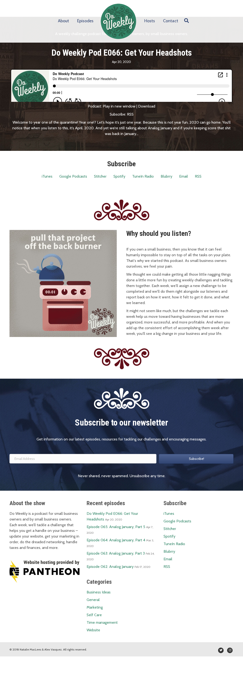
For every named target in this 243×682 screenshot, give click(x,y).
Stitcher (100, 176)
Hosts (149, 20)
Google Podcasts (73, 176)
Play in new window (119, 106)
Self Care (94, 615)
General (93, 599)
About (63, 20)
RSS (130, 114)
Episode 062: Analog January (110, 566)
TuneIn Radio (143, 176)
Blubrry (166, 176)
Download (146, 106)
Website (93, 630)
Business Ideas (99, 592)
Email (183, 176)
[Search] (185, 20)
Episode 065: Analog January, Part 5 (116, 527)
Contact (170, 20)
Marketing (95, 607)
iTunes (47, 176)
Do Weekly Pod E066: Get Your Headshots (121, 53)
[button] (196, 458)
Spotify (119, 176)
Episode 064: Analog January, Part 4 (116, 540)
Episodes (85, 20)
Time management (102, 622)
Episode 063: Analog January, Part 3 (116, 553)
